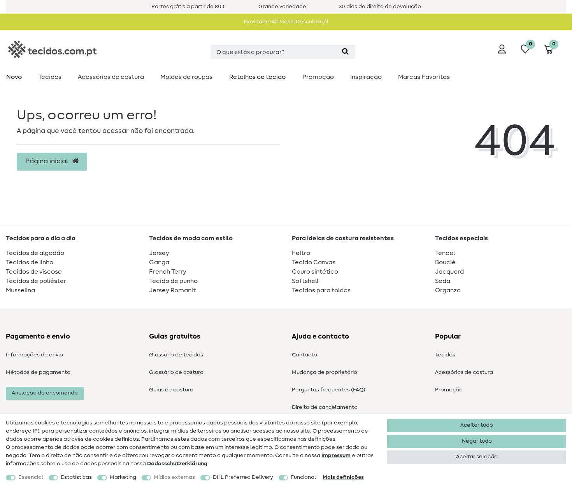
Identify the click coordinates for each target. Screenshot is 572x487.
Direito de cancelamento (325, 407)
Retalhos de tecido (257, 77)
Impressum (336, 455)
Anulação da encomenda (45, 393)
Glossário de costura (176, 372)
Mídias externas (174, 477)
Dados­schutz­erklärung (177, 463)
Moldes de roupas (186, 77)
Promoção (318, 77)
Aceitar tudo (476, 425)
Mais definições (343, 477)
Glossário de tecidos (176, 355)
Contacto (304, 355)
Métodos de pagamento (38, 372)
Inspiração (366, 77)
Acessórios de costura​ (111, 77)
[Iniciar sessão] (502, 49)
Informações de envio (34, 355)
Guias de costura (171, 390)
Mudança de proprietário (324, 372)
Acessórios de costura (464, 372)
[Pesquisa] (345, 52)
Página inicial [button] (47, 161)
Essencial (30, 477)
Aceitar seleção (477, 456)
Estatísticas (76, 477)
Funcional (303, 477)
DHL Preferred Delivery (243, 477)
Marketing (123, 477)
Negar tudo (477, 441)
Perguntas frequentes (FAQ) (328, 390)
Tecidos (49, 77)
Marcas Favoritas (424, 77)
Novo (14, 77)
